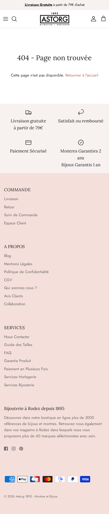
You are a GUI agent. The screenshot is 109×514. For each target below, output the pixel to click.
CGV (8, 280)
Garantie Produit (17, 361)
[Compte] (92, 18)
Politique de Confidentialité (26, 272)
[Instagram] (13, 449)
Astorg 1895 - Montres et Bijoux (36, 496)
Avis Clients (13, 296)
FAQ (7, 353)
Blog (7, 256)
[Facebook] (6, 449)
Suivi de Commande (21, 215)
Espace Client (15, 223)
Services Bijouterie (19, 385)
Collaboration (14, 304)
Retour (9, 207)
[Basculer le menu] (5, 18)
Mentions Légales (18, 264)
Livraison (11, 199)
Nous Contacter (16, 337)
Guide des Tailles (18, 345)
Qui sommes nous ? (20, 288)
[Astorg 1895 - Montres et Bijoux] (54, 18)
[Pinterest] (21, 449)
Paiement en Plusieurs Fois (26, 369)
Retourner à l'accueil (81, 75)
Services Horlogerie (20, 377)
